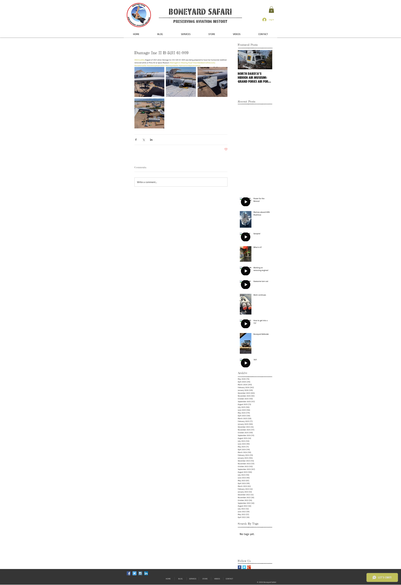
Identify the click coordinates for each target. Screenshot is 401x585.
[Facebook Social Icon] (129, 573)
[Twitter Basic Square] (244, 567)
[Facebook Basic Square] (239, 567)
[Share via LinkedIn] (151, 139)
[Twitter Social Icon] (134, 573)
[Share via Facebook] (135, 139)
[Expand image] (149, 82)
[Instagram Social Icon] (140, 573)
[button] (271, 9)
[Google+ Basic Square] (249, 567)
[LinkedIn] (146, 573)
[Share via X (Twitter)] (143, 139)
